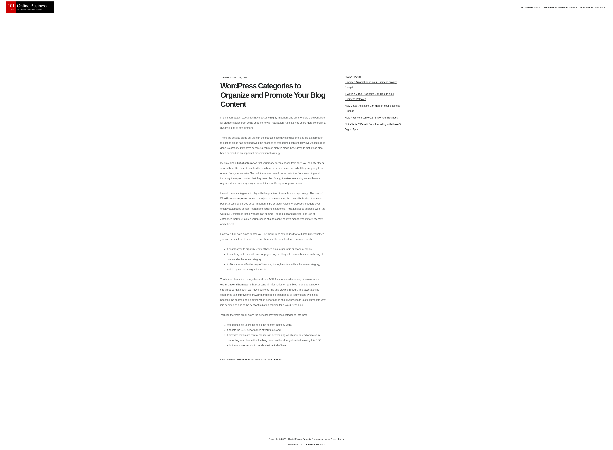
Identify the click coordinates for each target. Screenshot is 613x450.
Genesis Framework (313, 439)
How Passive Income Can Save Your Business (371, 117)
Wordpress (243, 359)
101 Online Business (30, 7)
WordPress (275, 359)
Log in (341, 439)
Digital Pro (293, 439)
